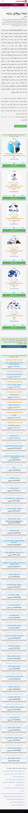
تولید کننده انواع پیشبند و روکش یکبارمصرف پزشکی (14, 363)
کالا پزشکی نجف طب (14, 605)
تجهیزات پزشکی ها (23, 8)
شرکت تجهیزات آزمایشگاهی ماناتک (14, 552)
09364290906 (16, 428)
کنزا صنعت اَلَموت (14, 395)
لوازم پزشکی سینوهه (14, 687)
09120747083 (14, 256)
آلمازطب (14, 415)
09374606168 (14, 159)
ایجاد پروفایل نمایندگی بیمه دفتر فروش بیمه (14, 774)
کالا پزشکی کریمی (14, 717)
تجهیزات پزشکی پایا (14, 595)
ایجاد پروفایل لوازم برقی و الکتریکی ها (15, 799)
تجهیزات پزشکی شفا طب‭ (14, 748)
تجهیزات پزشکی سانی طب (14, 625)
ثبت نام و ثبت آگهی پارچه (8, 117)
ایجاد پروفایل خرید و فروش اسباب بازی (15, 779)
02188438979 (14, 289)
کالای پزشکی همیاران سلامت (14, 374)
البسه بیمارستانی (14, 436)
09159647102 (14, 224)
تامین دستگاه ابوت (14, 478)
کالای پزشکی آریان (14, 615)
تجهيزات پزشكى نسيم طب (14, 509)
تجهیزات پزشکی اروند (14, 646)
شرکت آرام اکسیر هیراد (14, 519)
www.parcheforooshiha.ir (8, 108)
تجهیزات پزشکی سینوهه (14, 656)
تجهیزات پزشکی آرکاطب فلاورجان (14, 446)
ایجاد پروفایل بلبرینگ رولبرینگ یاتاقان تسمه (14, 771)
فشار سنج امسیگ (14, 530)
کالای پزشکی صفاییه (14, 574)
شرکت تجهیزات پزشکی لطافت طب (14, 498)
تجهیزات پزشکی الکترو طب (14, 584)
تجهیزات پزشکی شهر (14, 425)
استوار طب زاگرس (14, 488)
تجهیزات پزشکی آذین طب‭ (14, 384)
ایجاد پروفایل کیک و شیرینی (17, 805)
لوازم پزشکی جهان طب (14, 697)
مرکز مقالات (15, 8)
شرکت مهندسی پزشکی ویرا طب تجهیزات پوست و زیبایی (14, 563)
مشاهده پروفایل (14, 166)
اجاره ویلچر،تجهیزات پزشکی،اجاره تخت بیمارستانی (14, 541)
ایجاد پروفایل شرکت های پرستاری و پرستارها (14, 796)
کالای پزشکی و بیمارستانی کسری (14, 676)
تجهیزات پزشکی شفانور (14, 758)
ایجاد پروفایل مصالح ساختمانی (17, 802)
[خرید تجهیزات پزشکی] (22, 163)
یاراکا (14, 468)
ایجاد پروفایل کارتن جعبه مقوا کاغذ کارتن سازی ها (12, 794)
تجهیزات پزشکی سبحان (14, 727)
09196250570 (16, 438)
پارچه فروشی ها (22, 108)
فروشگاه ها (14, 5)
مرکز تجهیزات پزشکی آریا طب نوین (14, 635)
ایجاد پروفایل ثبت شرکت (18, 777)
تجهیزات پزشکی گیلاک (14, 666)
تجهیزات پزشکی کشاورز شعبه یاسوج (14, 707)
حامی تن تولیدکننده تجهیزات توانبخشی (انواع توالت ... (14, 457)
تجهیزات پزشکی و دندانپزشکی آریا (14, 738)
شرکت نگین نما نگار (14, 405)
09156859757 (14, 321)
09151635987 (14, 192)
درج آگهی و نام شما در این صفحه (9, 340)
